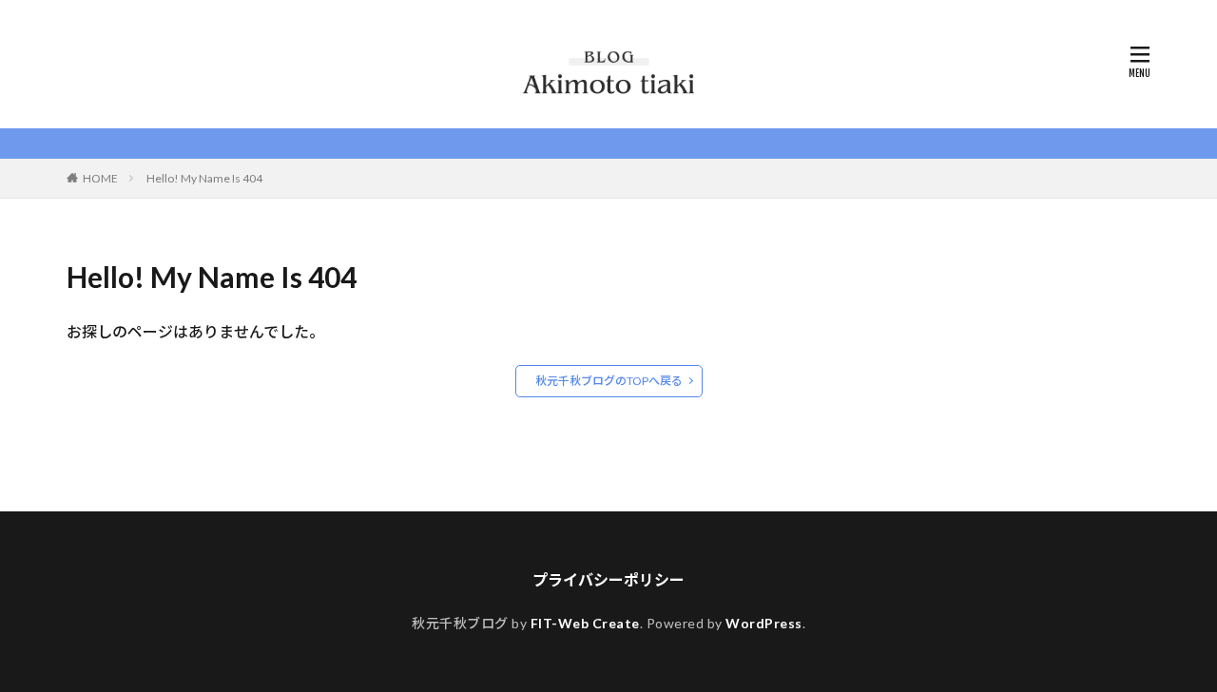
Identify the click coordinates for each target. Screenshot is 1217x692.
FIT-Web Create (585, 623)
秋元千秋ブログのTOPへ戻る (609, 381)
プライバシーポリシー (608, 579)
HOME (100, 178)
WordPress (763, 623)
